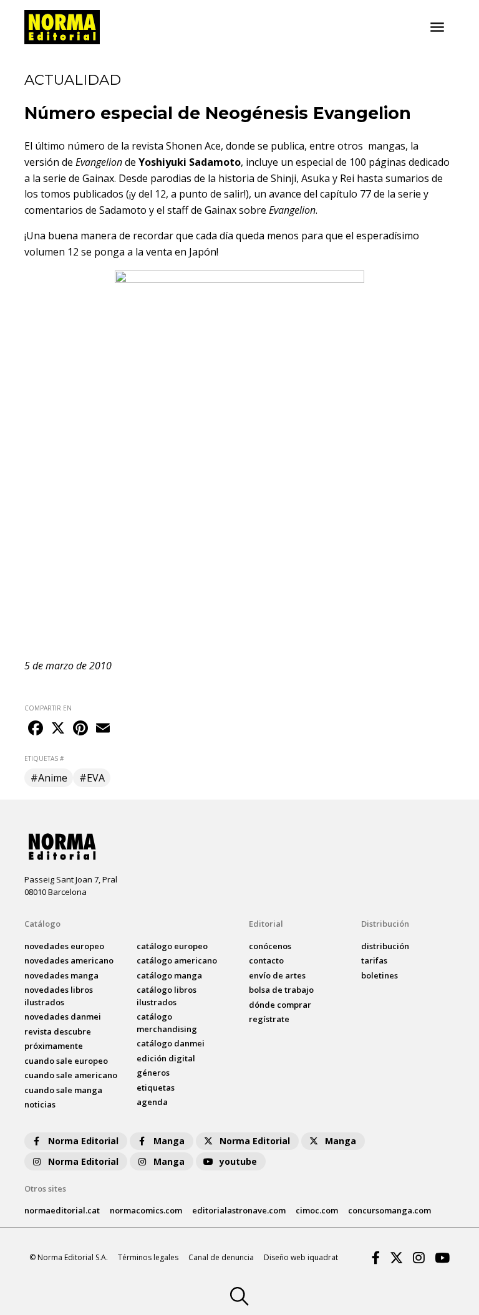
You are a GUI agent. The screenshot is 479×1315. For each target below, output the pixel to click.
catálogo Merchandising (167, 1023)
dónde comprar (280, 1004)
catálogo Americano (177, 960)
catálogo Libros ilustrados (166, 996)
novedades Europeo (64, 946)
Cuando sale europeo (66, 1060)
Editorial (266, 923)
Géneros (153, 1072)
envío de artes (277, 975)
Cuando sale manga (63, 1090)
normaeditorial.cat (62, 1210)
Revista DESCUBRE (57, 1031)
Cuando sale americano (70, 1075)
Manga (169, 1141)
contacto (266, 960)
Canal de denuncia (221, 1257)
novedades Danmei (62, 1016)
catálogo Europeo (172, 946)
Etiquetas (156, 1087)
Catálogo (42, 923)
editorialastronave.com (239, 1210)
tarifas (374, 960)
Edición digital (166, 1058)
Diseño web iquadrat (301, 1257)
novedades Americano (69, 960)
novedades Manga (61, 975)
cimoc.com (317, 1210)
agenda (152, 1101)
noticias (40, 1104)
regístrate (269, 1019)
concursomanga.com (389, 1210)
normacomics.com (146, 1210)
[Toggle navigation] (437, 27)
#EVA (92, 778)
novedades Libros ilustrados (58, 996)
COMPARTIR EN (48, 708)
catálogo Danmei (171, 1043)
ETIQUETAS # (44, 758)
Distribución (385, 923)
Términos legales (148, 1257)
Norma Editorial (83, 1141)
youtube (238, 1161)
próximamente (53, 1045)
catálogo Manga (169, 975)
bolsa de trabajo (281, 989)
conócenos (270, 946)
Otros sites (45, 1188)
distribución (385, 946)
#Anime (49, 778)
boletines (379, 975)
